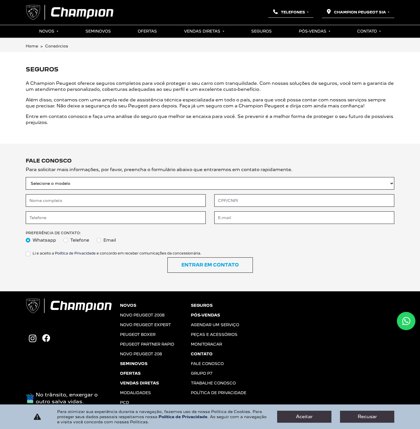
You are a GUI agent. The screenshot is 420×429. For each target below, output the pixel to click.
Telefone (79, 240)
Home (32, 46)
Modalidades (135, 392)
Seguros (261, 31)
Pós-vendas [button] (313, 31)
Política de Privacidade (75, 253)
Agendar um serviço (215, 324)
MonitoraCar (206, 344)
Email (109, 240)
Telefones (293, 12)
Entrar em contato (210, 265)
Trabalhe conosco (213, 383)
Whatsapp (44, 240)
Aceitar (304, 416)
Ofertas (147, 31)
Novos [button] (47, 31)
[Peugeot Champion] (69, 12)
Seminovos (98, 31)
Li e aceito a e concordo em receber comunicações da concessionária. (117, 253)
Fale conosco (207, 363)
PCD (124, 402)
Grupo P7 (202, 373)
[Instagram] (32, 339)
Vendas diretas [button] (202, 31)
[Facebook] (46, 339)
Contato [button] (367, 31)
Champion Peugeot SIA (360, 12)
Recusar (367, 416)
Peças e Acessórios (214, 334)
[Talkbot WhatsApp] (406, 321)
